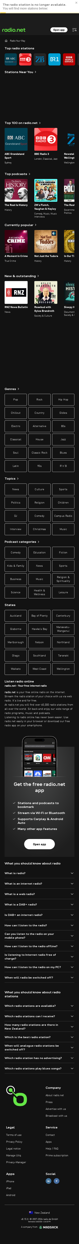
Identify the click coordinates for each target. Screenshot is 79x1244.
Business (15, 579)
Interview (15, 529)
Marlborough (16, 642)
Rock (39, 399)
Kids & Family (15, 566)
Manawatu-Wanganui (63, 629)
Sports (63, 489)
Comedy (39, 516)
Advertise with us (56, 1109)
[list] (39, 59)
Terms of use (13, 1135)
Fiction (63, 552)
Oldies (63, 413)
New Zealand (42, 1213)
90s (39, 466)
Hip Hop (63, 399)
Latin (16, 466)
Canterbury (63, 616)
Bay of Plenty (39, 616)
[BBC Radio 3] (25, 59)
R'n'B (63, 466)
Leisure (63, 592)
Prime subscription (57, 1155)
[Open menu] (74, 30)
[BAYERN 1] (54, 59)
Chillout (16, 413)
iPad (8, 1188)
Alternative (39, 426)
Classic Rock (39, 452)
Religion (39, 502)
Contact (50, 1135)
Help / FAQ (52, 1148)
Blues (63, 452)
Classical (15, 439)
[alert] (39, 6)
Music (63, 529)
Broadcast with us (56, 1116)
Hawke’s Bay (39, 629)
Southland (39, 655)
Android (10, 1195)
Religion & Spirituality (63, 579)
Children (63, 502)
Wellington (63, 669)
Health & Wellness (39, 592)
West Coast (40, 669)
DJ (15, 516)
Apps (49, 1142)
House (40, 439)
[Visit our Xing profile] (56, 1181)
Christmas (39, 529)
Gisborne (15, 629)
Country (39, 413)
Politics (15, 502)
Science (15, 592)
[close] (76, 2)
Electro (15, 426)
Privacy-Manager (16, 1162)
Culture (39, 489)
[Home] (6, 40)
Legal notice (13, 1148)
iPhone (10, 1181)
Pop (15, 399)
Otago (15, 655)
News (15, 489)
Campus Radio (63, 516)
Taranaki (63, 655)
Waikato (16, 669)
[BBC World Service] (69, 59)
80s (63, 426)
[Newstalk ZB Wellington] (40, 59)
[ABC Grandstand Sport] (11, 59)
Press (49, 1102)
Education (39, 552)
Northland (63, 642)
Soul (15, 452)
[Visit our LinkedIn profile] (48, 1181)
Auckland (15, 616)
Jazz (63, 439)
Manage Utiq (13, 1155)
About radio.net (55, 1095)
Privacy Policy (14, 1142)
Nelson (39, 642)
